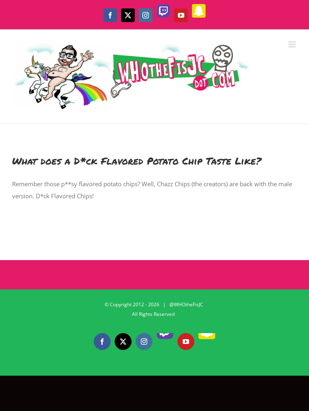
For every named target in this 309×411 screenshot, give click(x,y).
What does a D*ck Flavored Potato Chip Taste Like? (136, 161)
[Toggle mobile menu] (292, 44)
